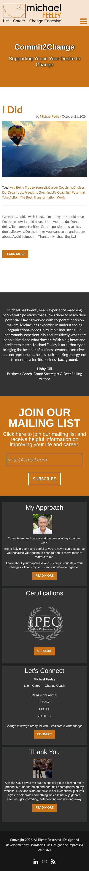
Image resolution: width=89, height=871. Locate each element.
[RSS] (53, 861)
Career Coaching (60, 187)
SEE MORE (44, 651)
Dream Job (15, 192)
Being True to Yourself (31, 187)
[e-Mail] (44, 861)
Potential (78, 192)
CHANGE (45, 701)
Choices (79, 187)
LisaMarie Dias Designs (45, 845)
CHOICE (44, 709)
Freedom (30, 192)
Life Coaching (60, 192)
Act (12, 187)
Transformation (45, 197)
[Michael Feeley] (31, 12)
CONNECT (44, 734)
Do (4, 192)
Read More (44, 576)
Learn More (15, 254)
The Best (26, 197)
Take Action (10, 197)
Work (61, 197)
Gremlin (44, 192)
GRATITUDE (44, 716)
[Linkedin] (35, 861)
